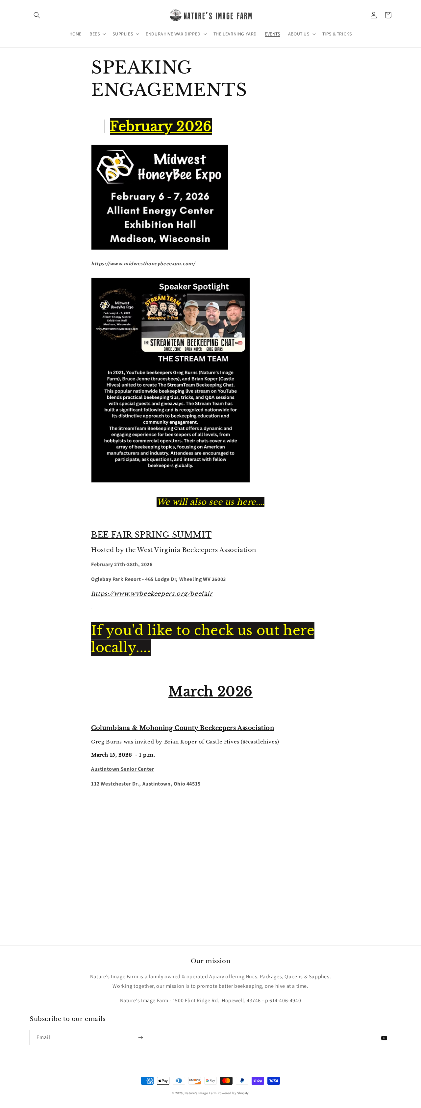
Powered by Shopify (233, 1093)
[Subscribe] (140, 1037)
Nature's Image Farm (200, 1093)
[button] (37, 15)
